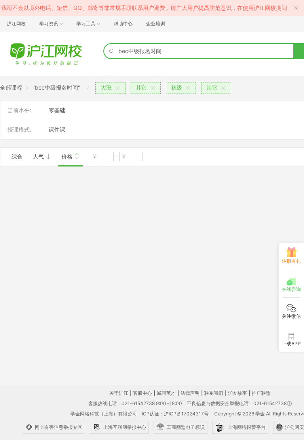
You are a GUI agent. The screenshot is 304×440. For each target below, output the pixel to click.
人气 (39, 156)
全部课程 (11, 87)
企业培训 (155, 24)
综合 (17, 156)
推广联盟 (261, 393)
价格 (67, 156)
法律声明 (190, 393)
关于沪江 (118, 393)
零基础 (57, 110)
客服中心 (142, 393)
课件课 (57, 129)
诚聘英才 (166, 393)
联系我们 (213, 393)
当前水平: (19, 110)
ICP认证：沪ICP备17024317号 (175, 414)
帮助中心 (123, 24)
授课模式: (19, 129)
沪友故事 (237, 393)
